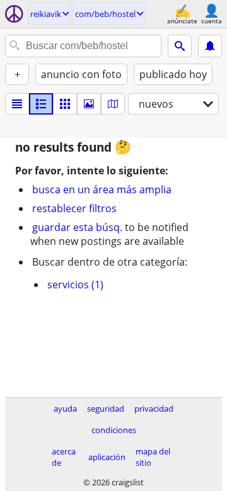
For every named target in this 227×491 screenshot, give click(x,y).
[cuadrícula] (65, 104)
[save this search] (210, 46)
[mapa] (113, 104)
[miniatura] (41, 104)
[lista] (17, 104)
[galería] (89, 104)
